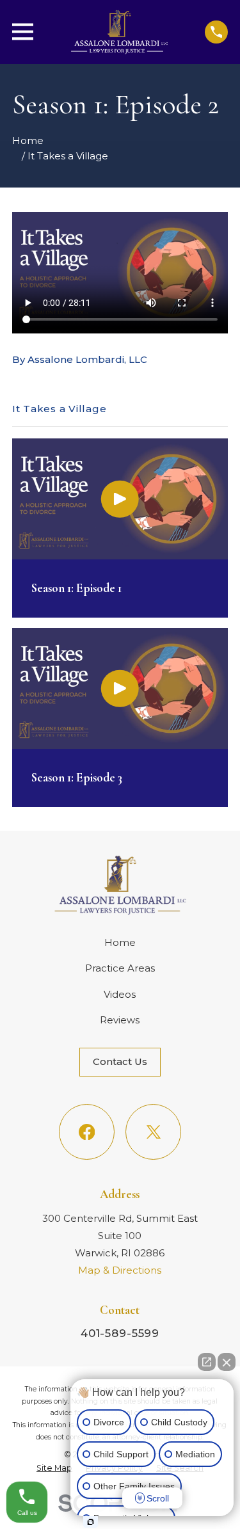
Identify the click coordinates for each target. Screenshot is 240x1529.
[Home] (119, 32)
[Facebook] (87, 1132)
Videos (120, 994)
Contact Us (120, 1061)
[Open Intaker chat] (90, 1522)
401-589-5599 (120, 1333)
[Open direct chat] (207, 1362)
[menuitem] (54, 1468)
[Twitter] (153, 1132)
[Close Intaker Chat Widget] (227, 1362)
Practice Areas (120, 968)
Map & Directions (119, 1270)
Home (120, 942)
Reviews (120, 1020)
